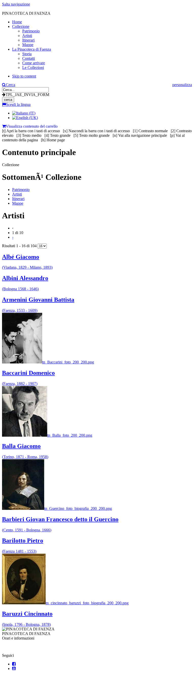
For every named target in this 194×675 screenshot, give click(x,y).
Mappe (17, 203)
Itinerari (18, 199)
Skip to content (24, 76)
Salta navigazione (16, 4)
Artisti (17, 194)
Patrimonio (21, 189)
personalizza (182, 85)
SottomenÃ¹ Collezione (41, 177)
